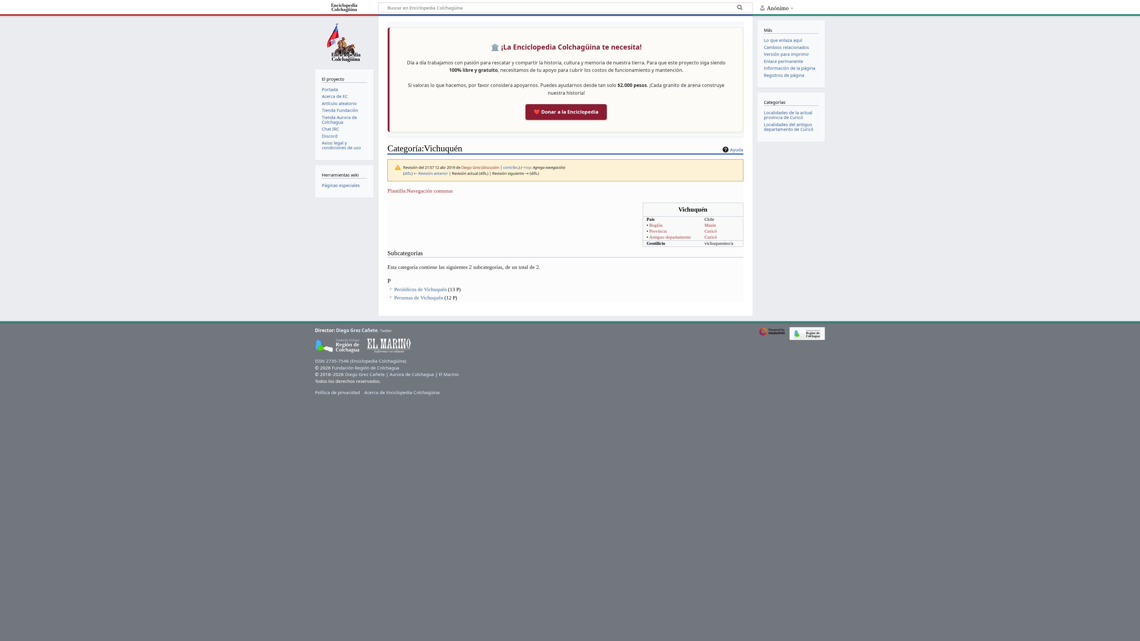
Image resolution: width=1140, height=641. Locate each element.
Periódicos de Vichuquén (420, 289)
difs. (407, 173)
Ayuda (736, 150)
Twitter (386, 330)
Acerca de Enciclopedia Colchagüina (402, 392)
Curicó (710, 231)
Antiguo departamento (670, 237)
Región (656, 225)
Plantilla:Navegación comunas (420, 191)
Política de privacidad (337, 392)
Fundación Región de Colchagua (365, 368)
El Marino (449, 374)
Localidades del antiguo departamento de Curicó (788, 127)
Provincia (658, 231)
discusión (491, 167)
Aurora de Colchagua (412, 374)
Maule (710, 225)
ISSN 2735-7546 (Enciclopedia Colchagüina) (360, 361)
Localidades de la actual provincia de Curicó (788, 115)
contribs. (511, 167)
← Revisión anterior (431, 173)
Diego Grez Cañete (357, 330)
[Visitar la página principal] (344, 42)
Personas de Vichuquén (418, 298)
